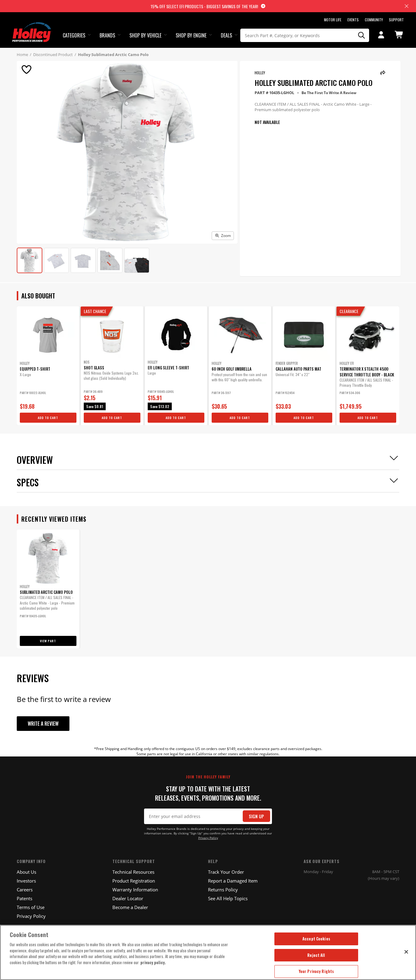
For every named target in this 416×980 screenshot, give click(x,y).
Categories (74, 35)
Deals (226, 35)
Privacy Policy (208, 838)
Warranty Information (135, 890)
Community (374, 19)
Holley (260, 72)
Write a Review (43, 723)
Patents (24, 898)
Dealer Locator (127, 898)
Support (396, 19)
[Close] (406, 951)
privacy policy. (153, 962)
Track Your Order (226, 872)
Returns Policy (223, 890)
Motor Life (332, 19)
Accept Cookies (316, 939)
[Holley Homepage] (32, 26)
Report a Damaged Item (233, 881)
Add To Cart (48, 417)
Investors (26, 881)
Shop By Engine (191, 35)
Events (353, 19)
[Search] (361, 35)
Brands (107, 35)
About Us (26, 872)
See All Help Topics (228, 898)
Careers (25, 890)
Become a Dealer (130, 907)
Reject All (316, 955)
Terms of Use (30, 907)
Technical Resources (133, 872)
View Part (48, 641)
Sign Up (256, 816)
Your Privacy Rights (316, 971)
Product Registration (133, 881)
